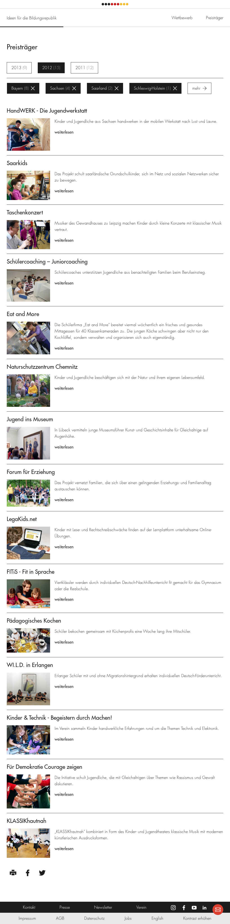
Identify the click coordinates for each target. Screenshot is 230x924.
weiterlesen (64, 132)
